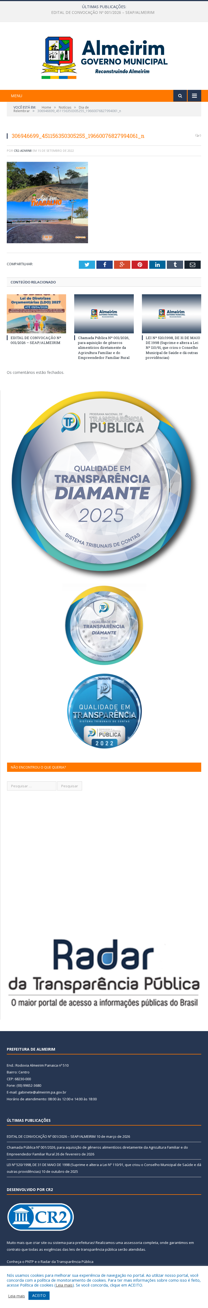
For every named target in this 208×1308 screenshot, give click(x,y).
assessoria (133, 1242)
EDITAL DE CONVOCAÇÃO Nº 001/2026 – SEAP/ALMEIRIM (36, 340)
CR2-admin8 (23, 151)
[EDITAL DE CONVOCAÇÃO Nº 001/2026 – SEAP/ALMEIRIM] (36, 313)
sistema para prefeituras (73, 1242)
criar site (40, 1242)
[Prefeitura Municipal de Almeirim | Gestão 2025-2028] (104, 57)
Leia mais (64, 1284)
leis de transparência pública (93, 1249)
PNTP (29, 1261)
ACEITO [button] (39, 1295)
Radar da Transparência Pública (67, 1261)
